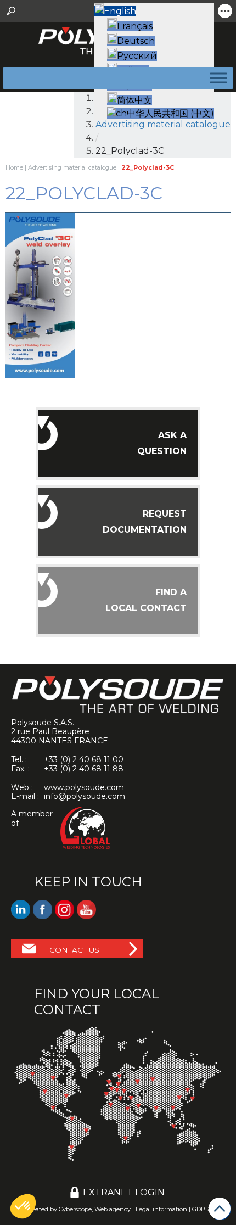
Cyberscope (75, 1209)
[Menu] (216, 77)
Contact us (74, 950)
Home (14, 167)
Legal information (161, 1209)
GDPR (201, 1209)
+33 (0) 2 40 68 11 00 (83, 759)
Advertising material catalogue (72, 167)
